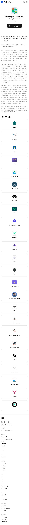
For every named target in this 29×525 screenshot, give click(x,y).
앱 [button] (1, 452)
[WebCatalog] (2, 418)
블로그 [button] (2, 483)
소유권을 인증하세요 (8, 46)
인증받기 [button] (3, 465)
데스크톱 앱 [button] (4, 436)
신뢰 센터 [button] (3, 506)
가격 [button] (2, 476)
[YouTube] (6, 422)
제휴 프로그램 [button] (4, 486)
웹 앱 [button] (2, 441)
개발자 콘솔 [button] (4, 463)
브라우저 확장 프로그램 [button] (6, 439)
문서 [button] (2, 479)
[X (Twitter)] (2, 422)
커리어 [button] (2, 497)
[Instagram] (8, 422)
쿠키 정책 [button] (3, 510)
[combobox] (8, 425)
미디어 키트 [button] (4, 499)
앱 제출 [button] (3, 468)
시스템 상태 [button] (4, 488)
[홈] (7, 2)
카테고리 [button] (3, 457)
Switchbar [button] (3, 443)
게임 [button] (2, 454)
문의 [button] (2, 481)
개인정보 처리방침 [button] (5, 508)
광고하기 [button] (3, 470)
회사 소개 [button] (3, 494)
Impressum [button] (4, 521)
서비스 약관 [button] (4, 517)
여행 (14, 21)
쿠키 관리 (3, 428)
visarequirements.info (14, 19)
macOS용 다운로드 (15, 26)
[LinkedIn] (4, 422)
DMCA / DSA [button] (4, 519)
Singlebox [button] (3, 445)
